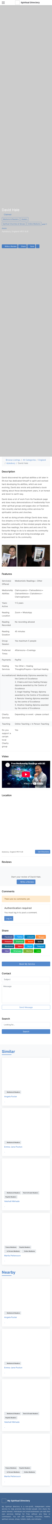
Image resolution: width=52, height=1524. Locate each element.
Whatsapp (17, 951)
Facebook (8, 937)
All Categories (29, 460)
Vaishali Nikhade (11, 1201)
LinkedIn (30, 937)
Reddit (30, 942)
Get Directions (43, 852)
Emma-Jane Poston (13, 1147)
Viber (6, 951)
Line (38, 951)
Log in (9, 918)
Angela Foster (10, 1096)
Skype (29, 946)
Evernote (19, 942)
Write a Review (10, 246)
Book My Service (27, 964)
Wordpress (8, 946)
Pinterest (8, 942)
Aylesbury (10, 463)
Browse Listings (12, 460)
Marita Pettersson (12, 1255)
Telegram (40, 946)
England (42, 460)
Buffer (40, 942)
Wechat (29, 951)
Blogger (41, 937)
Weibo (20, 946)
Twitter (20, 937)
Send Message (26, 1007)
